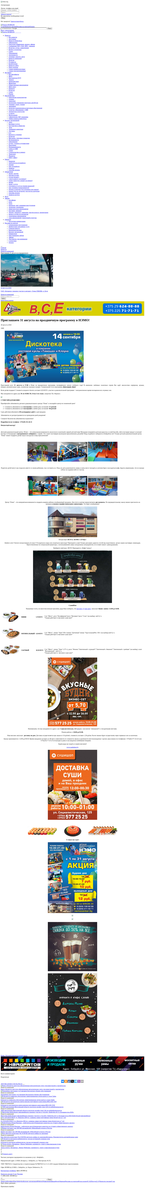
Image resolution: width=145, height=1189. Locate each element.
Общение (8, 219)
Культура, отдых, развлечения (19, 48)
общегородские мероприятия (18, 209)
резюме (11, 165)
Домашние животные (16, 129)
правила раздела (14, 195)
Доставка (12, 131)
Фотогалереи (13, 115)
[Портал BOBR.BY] (8, 25)
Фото (6, 196)
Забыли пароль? (6, 14)
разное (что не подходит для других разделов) (24, 191)
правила (11, 168)
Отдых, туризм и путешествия (19, 143)
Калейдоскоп (13, 64)
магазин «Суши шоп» (84, 609)
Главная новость (14, 228)
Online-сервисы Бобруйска (18, 118)
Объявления (9, 172)
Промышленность (15, 147)
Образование (13, 53)
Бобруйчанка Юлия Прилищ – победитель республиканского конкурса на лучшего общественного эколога (37, 1126)
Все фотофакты (14, 74)
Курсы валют (84, 1181)
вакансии (12, 161)
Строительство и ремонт (17, 152)
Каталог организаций (12, 120)
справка (11, 99)
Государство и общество (17, 126)
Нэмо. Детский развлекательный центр (14, 1055)
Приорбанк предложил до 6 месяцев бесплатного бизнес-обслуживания (25, 1094)
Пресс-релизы (13, 67)
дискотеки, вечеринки (16, 207)
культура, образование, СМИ (18, 110)
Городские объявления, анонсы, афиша (22, 44)
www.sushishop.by (73, 747)
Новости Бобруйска (15, 41)
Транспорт (12, 154)
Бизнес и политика (15, 49)
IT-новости (12, 62)
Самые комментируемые (17, 69)
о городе (11, 113)
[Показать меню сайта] (1, 246)
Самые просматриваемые (17, 71)
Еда (10, 133)
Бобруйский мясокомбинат (81, 1116)
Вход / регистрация (7, 30)
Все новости (13, 37)
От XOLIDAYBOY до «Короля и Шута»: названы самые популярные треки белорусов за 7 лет (32, 1121)
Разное (11, 94)
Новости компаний (15, 58)
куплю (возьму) (14, 177)
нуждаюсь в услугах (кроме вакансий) (21, 186)
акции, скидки (13, 173)
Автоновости (13, 55)
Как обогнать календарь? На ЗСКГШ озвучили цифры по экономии (23, 1137)
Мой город (12, 87)
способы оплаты (14, 170)
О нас (3, 26)
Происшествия (14, 81)
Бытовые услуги (14, 124)
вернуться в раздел (7, 300)
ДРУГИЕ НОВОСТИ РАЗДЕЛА (11, 1084)
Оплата (32, 26)
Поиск (49, 28)
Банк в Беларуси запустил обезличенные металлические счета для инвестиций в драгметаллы (32, 1089)
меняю (11, 182)
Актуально (12, 39)
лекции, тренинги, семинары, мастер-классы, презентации (28, 212)
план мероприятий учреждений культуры (23, 218)
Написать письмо (10, 26)
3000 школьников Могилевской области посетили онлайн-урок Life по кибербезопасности (31, 1110)
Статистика (12, 241)
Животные (12, 83)
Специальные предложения (18, 225)
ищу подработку (14, 166)
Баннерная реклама (15, 230)
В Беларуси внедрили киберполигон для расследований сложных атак (24, 1142)
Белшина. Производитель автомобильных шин (62, 1137)
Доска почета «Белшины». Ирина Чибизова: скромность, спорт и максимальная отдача (30, 1147)
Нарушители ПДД (15, 78)
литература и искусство (17, 111)
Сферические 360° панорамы (18, 117)
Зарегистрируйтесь (17, 21)
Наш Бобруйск (10, 95)
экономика (12, 106)
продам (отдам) (14, 175)
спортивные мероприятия (17, 216)
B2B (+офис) (13, 157)
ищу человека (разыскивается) (19, 188)
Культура (12, 90)
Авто (10, 122)
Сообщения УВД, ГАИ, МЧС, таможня (22, 46)
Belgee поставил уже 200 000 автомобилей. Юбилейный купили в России (26, 1132)
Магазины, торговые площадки (19, 138)
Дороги (11, 80)
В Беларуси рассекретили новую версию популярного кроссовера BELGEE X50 (28, 1105)
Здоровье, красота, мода (17, 57)
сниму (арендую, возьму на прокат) (21, 180)
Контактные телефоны (8, 1170)
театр (10, 203)
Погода (95, 1181)
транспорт (12, 101)
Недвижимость (14, 140)
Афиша (7, 198)
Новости (8, 35)
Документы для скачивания (18, 239)
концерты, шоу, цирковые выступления (22, 205)
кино (10, 202)
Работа (7, 159)
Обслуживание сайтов (16, 235)
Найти (3, 298)
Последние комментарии (17, 221)
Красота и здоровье (15, 134)
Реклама (20, 1174)
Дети (10, 127)
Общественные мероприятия (18, 85)
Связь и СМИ (13, 149)
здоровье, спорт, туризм (17, 104)
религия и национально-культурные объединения (25, 108)
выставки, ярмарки (15, 211)
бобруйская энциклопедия (17, 97)
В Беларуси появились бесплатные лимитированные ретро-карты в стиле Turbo (28, 1100)
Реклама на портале (23, 26)
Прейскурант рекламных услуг (19, 226)
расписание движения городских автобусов (23, 103)
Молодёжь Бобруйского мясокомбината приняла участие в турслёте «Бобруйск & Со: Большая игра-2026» (36, 1116)
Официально (13, 42)
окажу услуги (13, 184)
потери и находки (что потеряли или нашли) (24, 189)
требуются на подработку (17, 163)
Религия (11, 60)
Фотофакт (8, 72)
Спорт (11, 51)
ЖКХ (10, 76)
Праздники (12, 145)
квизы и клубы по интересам (18, 214)
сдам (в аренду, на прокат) (17, 179)
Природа (12, 88)
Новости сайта (14, 65)
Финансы (12, 156)
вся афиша (12, 200)
